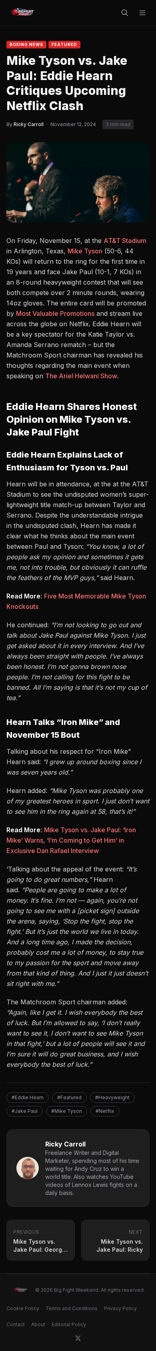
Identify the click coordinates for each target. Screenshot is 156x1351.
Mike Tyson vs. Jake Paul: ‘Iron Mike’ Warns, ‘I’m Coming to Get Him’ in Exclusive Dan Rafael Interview (71, 840)
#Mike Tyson (66, 1111)
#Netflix (105, 1111)
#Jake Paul (25, 1111)
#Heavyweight (112, 1097)
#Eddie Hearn (28, 1097)
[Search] (125, 13)
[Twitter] (78, 1338)
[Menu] (142, 13)
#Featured (69, 1097)
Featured (64, 44)
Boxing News (26, 44)
